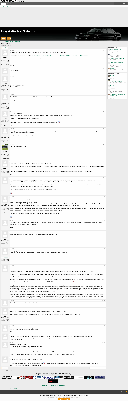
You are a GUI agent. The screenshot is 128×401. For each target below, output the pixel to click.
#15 (105, 300)
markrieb (3, 45)
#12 (105, 231)
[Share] (103, 50)
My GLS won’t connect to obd (115, 49)
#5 (105, 111)
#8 (105, 161)
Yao (5, 239)
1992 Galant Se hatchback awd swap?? (117, 58)
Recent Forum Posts (112, 48)
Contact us (104, 391)
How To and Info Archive (114, 60)
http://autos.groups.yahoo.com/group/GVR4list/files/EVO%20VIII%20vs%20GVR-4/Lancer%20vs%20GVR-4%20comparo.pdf (61, 55)
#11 (105, 220)
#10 (105, 196)
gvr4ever (5, 151)
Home (124, 391)
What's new (25, 4)
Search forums (8, 6)
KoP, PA (7, 108)
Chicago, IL (7, 263)
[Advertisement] (64, 17)
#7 (105, 144)
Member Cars (17, 4)
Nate (5, 316)
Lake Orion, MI (6, 125)
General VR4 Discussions (114, 56)
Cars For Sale (112, 83)
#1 (105, 50)
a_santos (5, 84)
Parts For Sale (112, 78)
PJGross (5, 118)
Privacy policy (116, 391)
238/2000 (112, 68)
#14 (105, 265)
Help (121, 391)
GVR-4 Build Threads (114, 70)
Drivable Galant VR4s (114, 53)
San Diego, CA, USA (5, 91)
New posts (2, 6)
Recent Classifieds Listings (114, 74)
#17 (105, 325)
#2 (105, 68)
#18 (105, 334)
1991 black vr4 (112, 85)
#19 (105, 342)
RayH (5, 136)
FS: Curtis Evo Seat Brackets (115, 89)
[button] (10, 3)
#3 (105, 76)
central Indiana (6, 158)
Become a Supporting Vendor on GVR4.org (53, 385)
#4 (105, 94)
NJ (8, 141)
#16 (105, 308)
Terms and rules (110, 391)
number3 (5, 102)
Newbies (111, 52)
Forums (3, 4)
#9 (105, 177)
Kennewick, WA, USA (5, 64)
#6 (105, 128)
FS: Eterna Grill (112, 75)
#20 (105, 357)
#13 (105, 248)
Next (5, 47)
